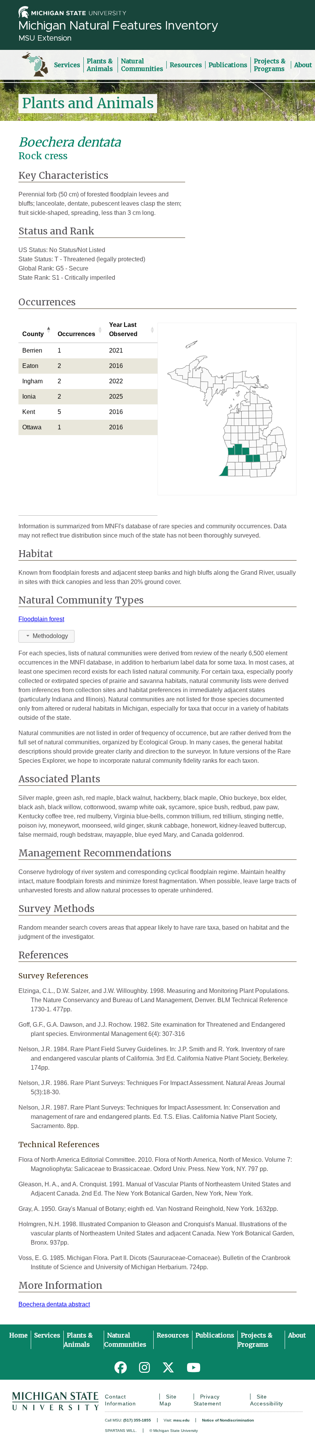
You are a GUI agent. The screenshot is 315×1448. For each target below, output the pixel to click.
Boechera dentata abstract (54, 1304)
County (33, 334)
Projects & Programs (269, 65)
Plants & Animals (100, 65)
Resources (186, 65)
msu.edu (181, 1420)
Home (18, 1335)
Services (67, 65)
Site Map (167, 1400)
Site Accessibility (266, 1400)
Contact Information (120, 1400)
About (303, 65)
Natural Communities (142, 65)
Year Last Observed (123, 329)
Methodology (50, 636)
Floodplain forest (41, 619)
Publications (228, 65)
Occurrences (76, 334)
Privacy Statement (207, 1400)
